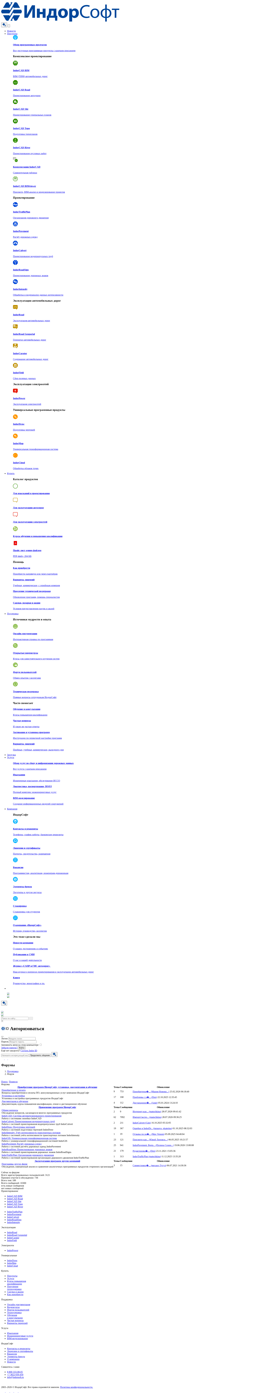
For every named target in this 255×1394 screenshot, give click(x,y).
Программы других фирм (14, 1164)
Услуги (10, 757)
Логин (4, 1038)
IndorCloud (12, 1266)
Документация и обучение (15, 1101)
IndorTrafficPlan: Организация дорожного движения (28, 1155)
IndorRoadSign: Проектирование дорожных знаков (27, 1149)
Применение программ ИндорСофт (57, 1107)
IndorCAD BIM (14, 1196)
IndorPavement (14, 1214)
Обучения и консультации (15, 1316)
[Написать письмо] (9, 1059)
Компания (12, 809)
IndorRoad (12, 1232)
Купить (10, 473)
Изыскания (12, 1333)
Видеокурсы (13, 1307)
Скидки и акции (15, 1292)
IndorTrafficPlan (147, 1156)
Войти (21, 1048)
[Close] (2, 1036)
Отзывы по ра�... (148, 1134)
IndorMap (11, 1263)
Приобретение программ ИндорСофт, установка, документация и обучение (57, 1087)
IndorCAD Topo (15, 1204)
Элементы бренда (16, 1356)
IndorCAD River (15, 1206)
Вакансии (12, 1354)
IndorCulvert (142, 1122)
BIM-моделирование (17, 1338)
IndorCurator (13, 1237)
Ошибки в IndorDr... (152, 1128)
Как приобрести (15, 1294)
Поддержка (12, 613)
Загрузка (11, 755)
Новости (11, 31)
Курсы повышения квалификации (16, 1282)
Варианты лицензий (17, 1323)
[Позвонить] (6, 1059)
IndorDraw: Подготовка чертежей (18, 1127)
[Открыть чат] (4, 24)
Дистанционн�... (145, 1103)
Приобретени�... (151, 1091)
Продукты (12, 33)
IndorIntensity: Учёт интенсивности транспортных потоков (31, 1132)
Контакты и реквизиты (18, 1348)
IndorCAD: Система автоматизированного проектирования (31, 1116)
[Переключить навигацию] (9, 25)
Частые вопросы (15, 1320)
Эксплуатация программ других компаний (57, 1161)
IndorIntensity (13, 1222)
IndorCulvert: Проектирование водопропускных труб (28, 1121)
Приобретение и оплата (14, 1090)
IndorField (12, 1240)
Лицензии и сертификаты (20, 1351)
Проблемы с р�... (145, 1097)
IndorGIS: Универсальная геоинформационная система (29, 1138)
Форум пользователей (18, 1310)
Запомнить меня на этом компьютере (20, 1045)
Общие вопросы (10, 1110)
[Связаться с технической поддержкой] (3, 1059)
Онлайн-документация (18, 1304)
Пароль (5, 1041)
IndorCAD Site (14, 1201)
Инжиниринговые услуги (20, 1336)
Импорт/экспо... (147, 1117)
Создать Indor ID (29, 1050)
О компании (13, 1359)
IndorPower (12, 1250)
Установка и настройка (13, 1095)
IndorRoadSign (14, 1219)
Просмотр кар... (150, 1139)
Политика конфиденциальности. (76, 1387)
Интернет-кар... (147, 1111)
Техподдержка (14, 1312)
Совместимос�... (149, 1165)
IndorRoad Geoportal (17, 1235)
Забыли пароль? (9, 1047)
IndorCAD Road (15, 1198)
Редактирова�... (144, 1151)
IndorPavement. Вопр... (153, 1145)
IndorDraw (12, 1260)
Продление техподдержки (14, 1287)
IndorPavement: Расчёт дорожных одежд (21, 1144)
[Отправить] (54, 1054)
